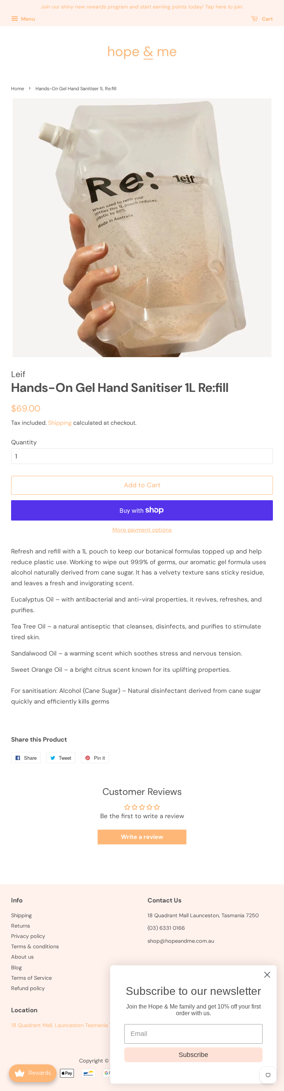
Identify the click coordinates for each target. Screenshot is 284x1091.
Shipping (60, 423)
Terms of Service (31, 978)
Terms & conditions (35, 946)
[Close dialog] (267, 974)
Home (17, 88)
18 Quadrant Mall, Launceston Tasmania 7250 (66, 1025)
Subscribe (193, 1054)
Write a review (142, 837)
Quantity (24, 442)
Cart (267, 19)
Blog (16, 967)
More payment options (142, 529)
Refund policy (28, 988)
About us (22, 956)
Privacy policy (28, 936)
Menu (27, 19)
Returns (20, 925)
